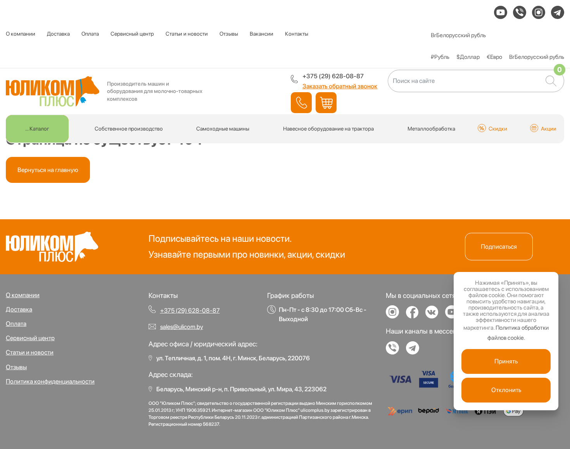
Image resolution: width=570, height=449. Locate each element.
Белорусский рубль (458, 35)
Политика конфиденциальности (50, 381)
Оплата (90, 34)
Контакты (296, 34)
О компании (20, 34)
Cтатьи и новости (187, 34)
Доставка (58, 34)
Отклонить (506, 390)
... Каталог (37, 129)
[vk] (434, 315)
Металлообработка (431, 129)
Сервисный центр (132, 34)
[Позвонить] (301, 102)
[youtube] (500, 12)
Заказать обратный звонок (339, 86)
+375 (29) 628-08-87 (333, 76)
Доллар (468, 56)
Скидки (498, 129)
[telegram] (557, 12)
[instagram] (538, 12)
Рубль (440, 56)
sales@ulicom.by (181, 326)
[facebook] (415, 315)
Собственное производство (129, 129)
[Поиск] (551, 81)
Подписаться (499, 246)
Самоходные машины (222, 129)
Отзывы (228, 34)
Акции (548, 129)
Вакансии (261, 34)
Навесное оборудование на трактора (328, 129)
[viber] (519, 12)
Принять (506, 361)
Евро (494, 56)
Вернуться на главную (47, 170)
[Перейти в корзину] (326, 102)
